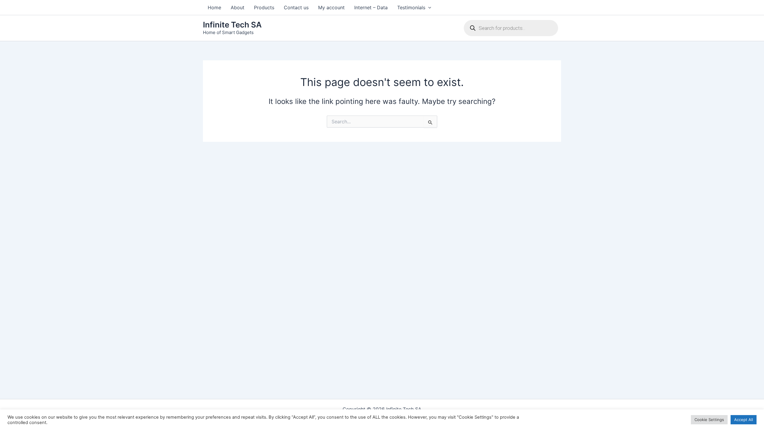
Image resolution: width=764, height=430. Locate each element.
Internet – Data (371, 7)
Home (214, 7)
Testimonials (411, 7)
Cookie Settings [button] (709, 419)
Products (264, 7)
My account (331, 7)
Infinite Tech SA (232, 24)
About (237, 7)
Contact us (296, 7)
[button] (428, 7)
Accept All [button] (743, 419)
